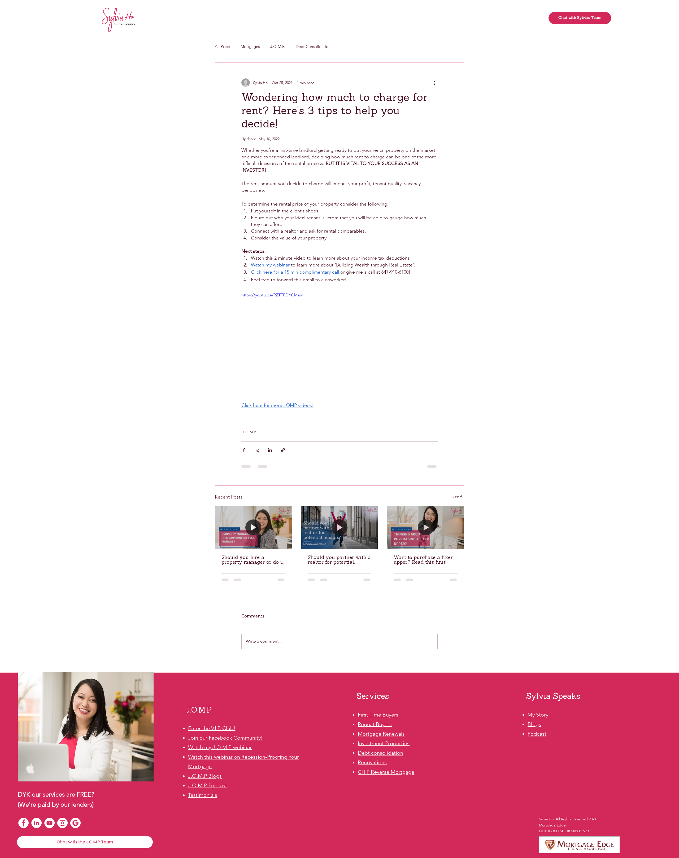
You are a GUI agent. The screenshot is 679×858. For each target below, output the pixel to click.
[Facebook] (23, 823)
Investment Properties (384, 743)
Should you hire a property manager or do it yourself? (252, 560)
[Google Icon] (75, 823)
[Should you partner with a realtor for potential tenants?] (339, 527)
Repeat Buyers (375, 724)
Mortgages (250, 46)
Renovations (372, 762)
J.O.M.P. (277, 46)
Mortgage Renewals (381, 734)
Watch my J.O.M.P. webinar (220, 747)
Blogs (534, 724)
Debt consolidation (380, 753)
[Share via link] (282, 450)
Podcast (537, 734)
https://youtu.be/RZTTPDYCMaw (272, 294)
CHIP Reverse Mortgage (386, 772)
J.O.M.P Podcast (207, 785)
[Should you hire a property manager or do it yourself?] (253, 527)
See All (458, 496)
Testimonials (202, 795)
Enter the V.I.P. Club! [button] (211, 728)
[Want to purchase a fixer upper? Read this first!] (425, 527)
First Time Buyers (378, 715)
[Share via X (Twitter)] (256, 450)
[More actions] (434, 82)
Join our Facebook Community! (225, 738)
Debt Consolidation (313, 46)
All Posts (222, 46)
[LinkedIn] (36, 823)
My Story (538, 715)
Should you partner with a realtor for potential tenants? (339, 560)
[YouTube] (49, 823)
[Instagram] (62, 823)
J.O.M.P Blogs (205, 776)
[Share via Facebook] (243, 450)
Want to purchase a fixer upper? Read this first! (423, 560)
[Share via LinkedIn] (269, 450)
